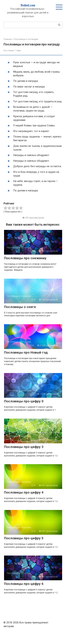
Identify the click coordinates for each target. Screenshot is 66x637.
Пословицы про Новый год (26, 352)
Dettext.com (27, 5)
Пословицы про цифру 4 (23, 492)
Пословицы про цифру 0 (23, 401)
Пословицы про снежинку (25, 258)
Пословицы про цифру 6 (23, 584)
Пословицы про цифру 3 (23, 447)
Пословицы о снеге (20, 307)
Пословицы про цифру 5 (23, 538)
